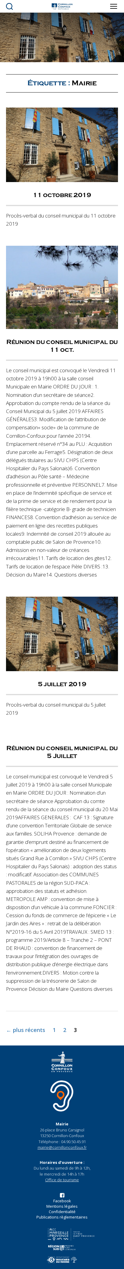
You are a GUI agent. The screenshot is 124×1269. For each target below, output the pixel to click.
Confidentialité (62, 1211)
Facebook (62, 1201)
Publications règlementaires (62, 1217)
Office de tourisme (62, 1179)
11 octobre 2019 (62, 195)
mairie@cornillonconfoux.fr (62, 1147)
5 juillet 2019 (62, 684)
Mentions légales (62, 1206)
